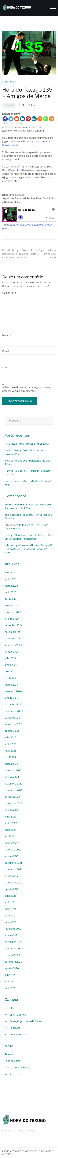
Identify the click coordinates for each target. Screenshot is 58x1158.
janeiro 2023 (12, 777)
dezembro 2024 (13, 625)
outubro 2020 (12, 955)
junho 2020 (11, 981)
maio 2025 (10, 592)
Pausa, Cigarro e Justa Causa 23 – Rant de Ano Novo (42, 254)
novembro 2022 (13, 790)
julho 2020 (10, 975)
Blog (12, 1008)
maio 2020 (10, 988)
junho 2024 (11, 664)
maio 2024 (10, 671)
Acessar (9, 1054)
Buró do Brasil (10, 145)
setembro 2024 (13, 645)
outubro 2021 (12, 876)
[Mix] (40, 118)
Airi (48, 1151)
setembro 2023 (13, 724)
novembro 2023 (14, 711)
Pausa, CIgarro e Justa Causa (26, 1021)
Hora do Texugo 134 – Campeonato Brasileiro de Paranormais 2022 (15, 254)
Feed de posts (12, 1060)
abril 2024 (10, 678)
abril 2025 (10, 599)
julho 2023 (10, 737)
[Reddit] (16, 118)
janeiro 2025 (12, 618)
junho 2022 (11, 823)
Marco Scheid (28, 105)
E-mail (6, 351)
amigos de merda (20, 225)
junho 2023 (11, 744)
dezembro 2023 (13, 704)
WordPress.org (13, 1074)
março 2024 (11, 684)
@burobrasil (16, 170)
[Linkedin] (22, 118)
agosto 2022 (12, 810)
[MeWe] (34, 118)
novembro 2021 (13, 869)
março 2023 (11, 763)
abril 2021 (10, 915)
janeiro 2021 (11, 935)
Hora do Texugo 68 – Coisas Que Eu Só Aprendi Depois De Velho (28, 549)
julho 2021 (10, 895)
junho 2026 (11, 579)
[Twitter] (11, 118)
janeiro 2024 (12, 697)
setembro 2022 (13, 803)
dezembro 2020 (13, 942)
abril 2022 (10, 836)
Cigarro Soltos (18, 1014)
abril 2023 (10, 757)
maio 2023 (10, 750)
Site (4, 367)
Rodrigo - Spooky (14, 535)
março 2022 (11, 843)
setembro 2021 (13, 882)
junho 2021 (11, 902)
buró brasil (37, 225)
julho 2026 (10, 572)
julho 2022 (10, 816)
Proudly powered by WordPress (19, 1151)
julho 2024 (10, 658)
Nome (6, 335)
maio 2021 (10, 909)
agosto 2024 (12, 651)
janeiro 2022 (12, 856)
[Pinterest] (28, 118)
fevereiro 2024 (13, 691)
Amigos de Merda (37, 141)
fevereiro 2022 (13, 849)
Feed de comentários (17, 1067)
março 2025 (11, 605)
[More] (51, 118)
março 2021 (11, 922)
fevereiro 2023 (13, 770)
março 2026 (11, 585)
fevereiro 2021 (13, 928)
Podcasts (9, 105)
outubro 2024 (12, 638)
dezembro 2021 (13, 862)
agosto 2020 (12, 968)
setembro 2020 (13, 961)
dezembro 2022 (13, 783)
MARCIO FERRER (14, 504)
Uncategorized (18, 1034)
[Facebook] (5, 118)
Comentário (9, 292)
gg (6, 514)
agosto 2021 (11, 889)
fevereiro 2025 (13, 612)
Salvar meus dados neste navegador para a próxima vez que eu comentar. (26, 389)
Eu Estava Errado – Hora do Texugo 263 (27, 443)
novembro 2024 (14, 632)
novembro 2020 (14, 948)
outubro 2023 (12, 717)
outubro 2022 (12, 796)
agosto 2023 (12, 730)
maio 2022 (10, 829)
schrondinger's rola (16, 545)
